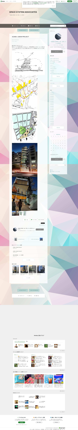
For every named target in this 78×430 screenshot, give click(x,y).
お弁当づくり (33, 354)
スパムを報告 (32, 429)
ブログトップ (16, 25)
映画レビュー (16, 354)
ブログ (15, 41)
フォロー (39, 229)
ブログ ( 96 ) (52, 83)
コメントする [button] (34, 219)
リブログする (42, 219)
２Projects (52, 71)
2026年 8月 (58, 134)
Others (51, 65)
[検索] (65, 26)
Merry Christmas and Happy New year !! (57, 73)
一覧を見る (58, 76)
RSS (52, 170)
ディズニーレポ (50, 354)
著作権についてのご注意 (56, 171)
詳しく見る (39, 422)
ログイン (75, 1)
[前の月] (54, 134)
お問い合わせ (38, 429)
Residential (52, 70)
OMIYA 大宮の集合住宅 (34, 30)
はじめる (21, 422)
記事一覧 (23, 25)
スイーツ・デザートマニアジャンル (20, 341)
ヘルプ (64, 429)
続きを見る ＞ (63, 48)
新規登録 (69, 1)
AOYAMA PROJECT (22, 30)
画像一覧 (31, 25)
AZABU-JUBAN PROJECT (20, 37)
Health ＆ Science (53, 68)
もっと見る (28, 277)
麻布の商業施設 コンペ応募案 (55, 61)
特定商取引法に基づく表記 (57, 429)
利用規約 (43, 429)
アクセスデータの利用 (49, 429)
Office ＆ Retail (52, 66)
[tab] (20, 341)
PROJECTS (52, 63)
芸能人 (27, 341)
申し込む (56, 422)
